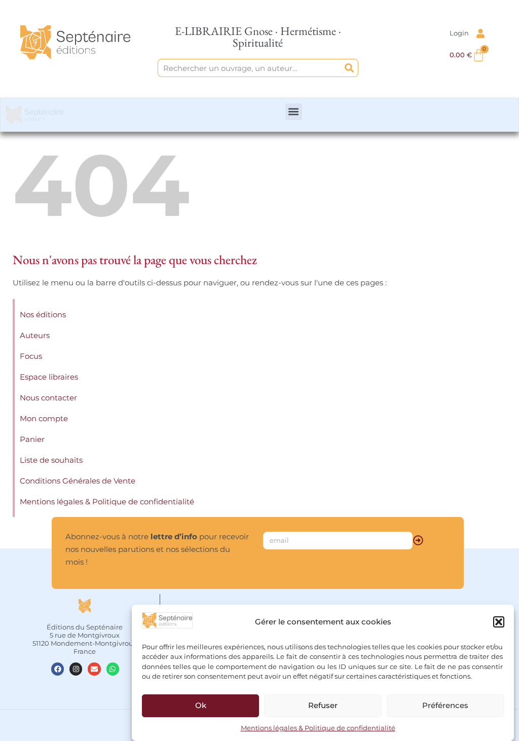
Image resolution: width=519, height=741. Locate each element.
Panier (32, 439)
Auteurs (35, 335)
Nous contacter (48, 397)
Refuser (323, 705)
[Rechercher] (349, 68)
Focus (31, 356)
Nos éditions (43, 314)
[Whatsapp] (112, 668)
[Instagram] (75, 668)
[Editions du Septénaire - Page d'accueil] (75, 42)
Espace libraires (49, 377)
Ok (200, 705)
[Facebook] (57, 668)
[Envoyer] (418, 540)
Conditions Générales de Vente (77, 481)
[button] (499, 622)
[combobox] (249, 68)
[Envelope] (94, 668)
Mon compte (44, 418)
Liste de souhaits (51, 460)
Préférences (445, 705)
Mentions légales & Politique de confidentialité (318, 728)
